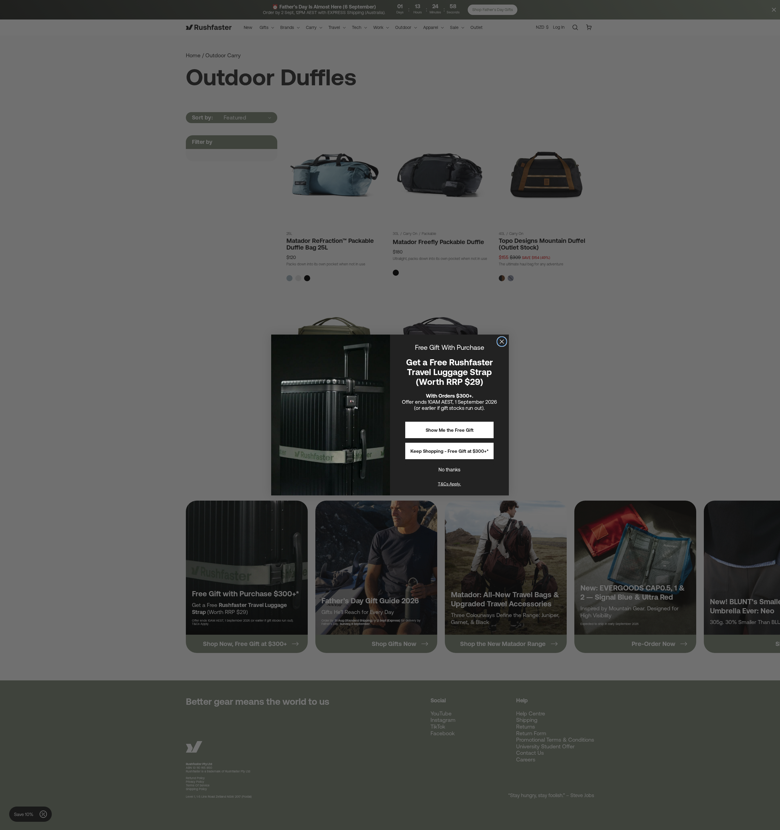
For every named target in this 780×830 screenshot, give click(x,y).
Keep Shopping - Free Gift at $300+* (449, 451)
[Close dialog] (501, 341)
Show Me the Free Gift (449, 430)
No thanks (449, 469)
